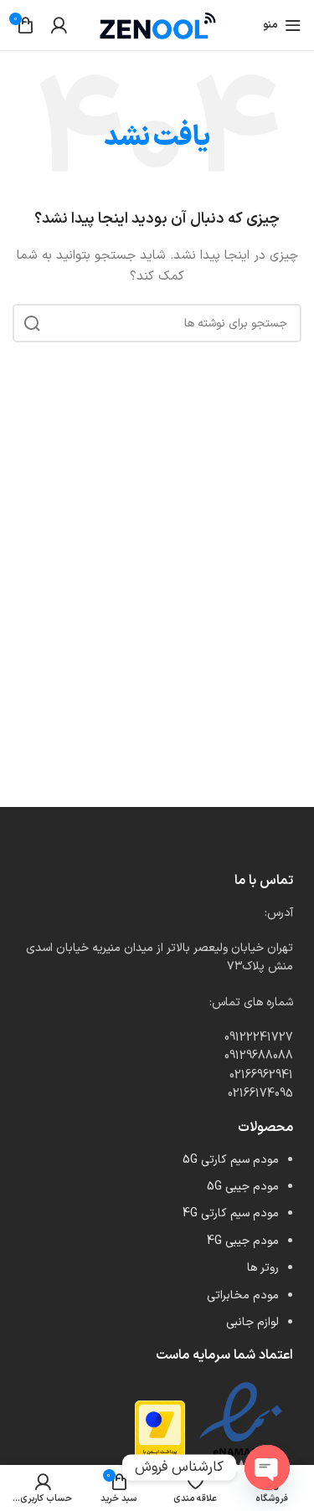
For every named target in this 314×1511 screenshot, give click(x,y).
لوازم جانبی (252, 1322)
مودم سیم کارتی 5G (231, 1160)
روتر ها (263, 1268)
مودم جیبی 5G (243, 1186)
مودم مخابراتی (243, 1295)
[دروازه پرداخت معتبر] (160, 1435)
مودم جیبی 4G (243, 1241)
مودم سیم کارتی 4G (231, 1213)
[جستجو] (32, 323)
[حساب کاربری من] (58, 25)
